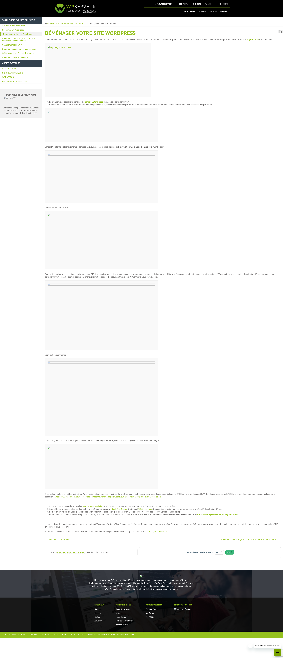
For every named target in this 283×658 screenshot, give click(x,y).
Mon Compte (154, 609)
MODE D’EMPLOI (183, 4)
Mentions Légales (50, 635)
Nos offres (189, 11)
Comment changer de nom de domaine (19, 49)
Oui (229, 552)
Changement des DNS (12, 45)
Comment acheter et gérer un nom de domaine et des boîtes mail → (251, 539)
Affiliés (151, 617)
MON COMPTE (223, 4)
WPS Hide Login (145, 509)
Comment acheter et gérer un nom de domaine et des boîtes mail (18, 39)
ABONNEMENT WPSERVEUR (14, 81)
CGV (70, 635)
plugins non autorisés (92, 506)
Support (203, 11)
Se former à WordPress (124, 621)
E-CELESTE (197, 4)
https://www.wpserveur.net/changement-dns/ (218, 514)
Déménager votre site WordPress (18, 34)
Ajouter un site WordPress (13, 26)
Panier (209, 4)
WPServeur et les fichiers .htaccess (18, 53)
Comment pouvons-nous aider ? (71, 552)
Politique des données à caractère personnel (94, 635)
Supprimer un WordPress (13, 30)
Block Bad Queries (119, 509)
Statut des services (123, 609)
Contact (224, 11)
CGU (61, 635)
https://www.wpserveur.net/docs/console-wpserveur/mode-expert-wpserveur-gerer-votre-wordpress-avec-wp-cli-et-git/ (107, 497)
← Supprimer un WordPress (57, 539)
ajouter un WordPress (93, 102)
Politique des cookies (126, 635)
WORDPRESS (8, 77)
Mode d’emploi (121, 617)
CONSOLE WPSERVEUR (12, 73)
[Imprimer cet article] (280, 31)
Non (219, 552)
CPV (65, 635)
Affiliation (98, 621)
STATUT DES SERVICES (164, 4)
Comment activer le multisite (15, 57)
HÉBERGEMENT (9, 69)
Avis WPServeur (121, 625)
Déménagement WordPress (158, 531)
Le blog (213, 11)
